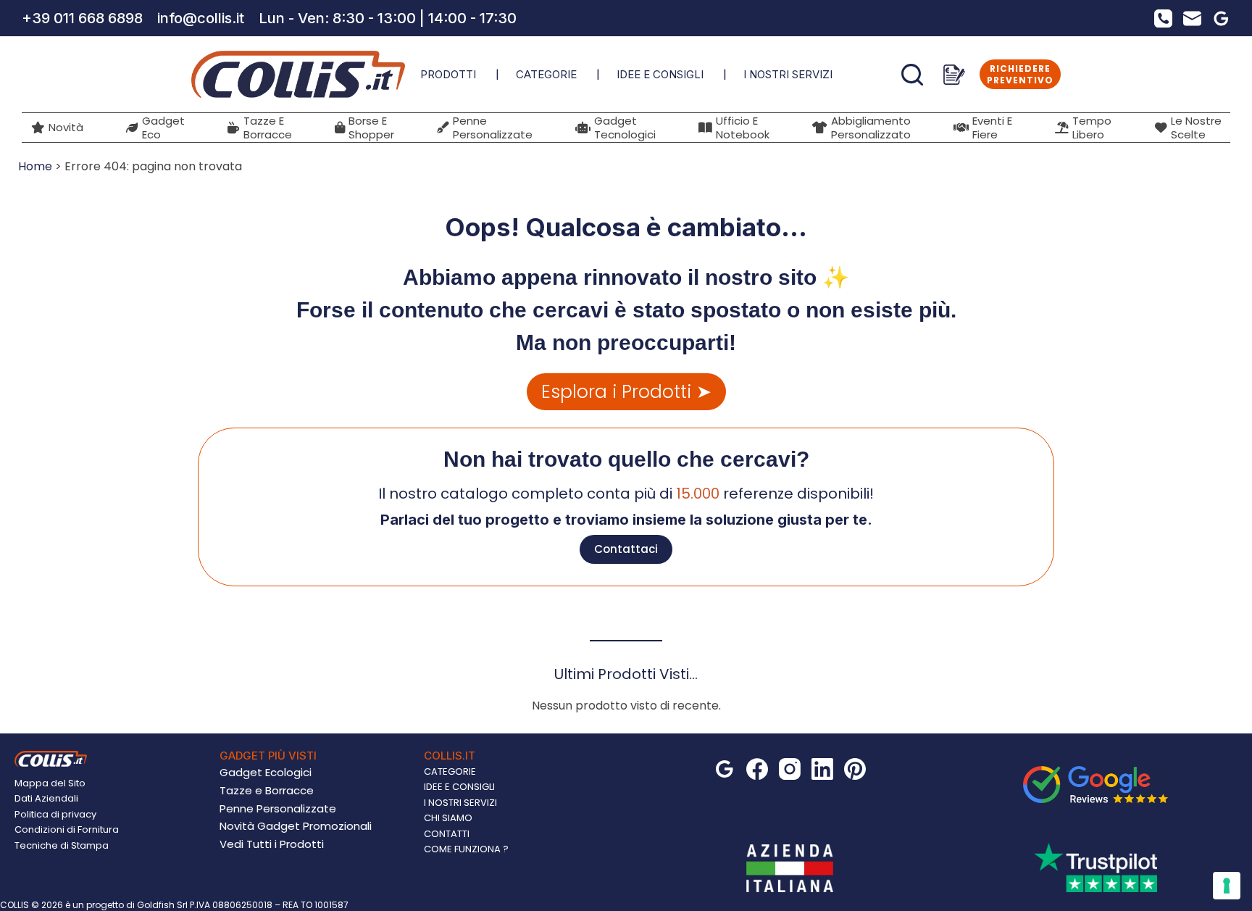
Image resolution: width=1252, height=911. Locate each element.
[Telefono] (1163, 18)
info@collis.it (200, 18)
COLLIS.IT (449, 755)
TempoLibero (1091, 127)
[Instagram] (790, 769)
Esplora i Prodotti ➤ (626, 391)
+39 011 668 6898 (82, 18)
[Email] (1192, 18)
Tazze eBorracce (267, 127)
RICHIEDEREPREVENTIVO (1020, 74)
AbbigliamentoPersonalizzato (871, 127)
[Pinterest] (855, 769)
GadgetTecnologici (625, 127)
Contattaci (626, 549)
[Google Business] (1221, 18)
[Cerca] (912, 75)
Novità (66, 127)
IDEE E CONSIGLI (660, 74)
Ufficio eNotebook (742, 127)
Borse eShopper (371, 127)
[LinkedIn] (822, 769)
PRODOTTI (448, 74)
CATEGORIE (546, 74)
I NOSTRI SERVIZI (787, 74)
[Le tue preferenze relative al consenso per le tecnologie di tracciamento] (1226, 885)
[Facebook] (757, 769)
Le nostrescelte (1196, 127)
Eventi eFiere (992, 127)
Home (35, 166)
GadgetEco (163, 127)
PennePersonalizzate (493, 127)
